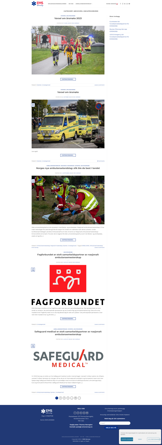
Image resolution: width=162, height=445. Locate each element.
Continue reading (68, 79)
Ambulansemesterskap (83, 3)
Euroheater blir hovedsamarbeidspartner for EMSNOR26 (119, 24)
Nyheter (63, 15)
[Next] (79, 398)
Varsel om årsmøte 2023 (68, 18)
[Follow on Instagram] (122, 4)
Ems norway (35, 247)
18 (75, 398)
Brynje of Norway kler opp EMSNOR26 (118, 30)
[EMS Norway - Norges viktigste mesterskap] (38, 4)
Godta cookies (127, 439)
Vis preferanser (153, 439)
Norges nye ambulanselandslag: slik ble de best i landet (68, 168)
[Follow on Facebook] (120, 4)
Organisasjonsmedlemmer (57, 3)
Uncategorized (70, 15)
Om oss (71, 3)
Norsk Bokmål (111, 3)
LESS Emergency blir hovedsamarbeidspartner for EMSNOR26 (119, 37)
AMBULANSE (85, 245)
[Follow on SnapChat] (125, 4)
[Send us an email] (127, 4)
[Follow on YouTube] (129, 4)
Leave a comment (99, 85)
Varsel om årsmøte (68, 92)
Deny (140, 439)
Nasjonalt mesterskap (67, 165)
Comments (100, 161)
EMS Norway (75, 23)
